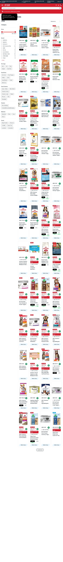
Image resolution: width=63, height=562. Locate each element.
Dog (10, 66)
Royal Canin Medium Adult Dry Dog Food (22, 78)
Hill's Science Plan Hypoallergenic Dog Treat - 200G (45, 402)
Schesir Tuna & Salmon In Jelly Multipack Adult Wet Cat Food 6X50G (34, 374)
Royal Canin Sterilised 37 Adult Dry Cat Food (56, 51)
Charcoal (12, 122)
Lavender (4, 128)
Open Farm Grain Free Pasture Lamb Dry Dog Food (45, 301)
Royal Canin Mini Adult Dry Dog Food (34, 78)
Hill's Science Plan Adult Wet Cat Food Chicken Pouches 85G (22, 340)
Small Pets (9, 68)
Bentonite (4, 114)
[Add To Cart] (26, 41)
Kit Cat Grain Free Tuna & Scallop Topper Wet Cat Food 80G (23, 120)
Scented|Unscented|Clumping (8, 108)
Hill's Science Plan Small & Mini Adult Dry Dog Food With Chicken (23, 402)
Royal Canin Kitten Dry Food (56, 230)
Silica (9, 114)
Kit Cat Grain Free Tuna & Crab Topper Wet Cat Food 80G (56, 403)
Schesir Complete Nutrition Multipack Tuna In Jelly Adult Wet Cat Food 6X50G (34, 268)
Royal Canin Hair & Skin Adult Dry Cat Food (34, 224)
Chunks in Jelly (5, 94)
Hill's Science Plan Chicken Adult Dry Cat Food (56, 369)
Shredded (4, 99)
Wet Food (4, 82)
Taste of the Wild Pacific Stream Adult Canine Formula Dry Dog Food (56, 121)
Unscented (10, 128)
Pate (8, 96)
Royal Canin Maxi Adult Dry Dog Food (22, 224)
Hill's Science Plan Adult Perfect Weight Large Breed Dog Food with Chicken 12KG (34, 194)
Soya (14, 114)
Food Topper (11, 74)
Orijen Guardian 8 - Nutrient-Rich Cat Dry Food (56, 266)
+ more (2, 60)
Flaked (11, 94)
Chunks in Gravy (5, 91)
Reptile (3, 68)
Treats (11, 80)
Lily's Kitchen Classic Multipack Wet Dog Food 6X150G (33, 44)
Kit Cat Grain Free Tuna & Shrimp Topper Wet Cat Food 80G (56, 189)
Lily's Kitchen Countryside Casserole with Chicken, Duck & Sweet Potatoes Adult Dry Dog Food (46, 84)
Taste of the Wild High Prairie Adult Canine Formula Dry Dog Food (34, 121)
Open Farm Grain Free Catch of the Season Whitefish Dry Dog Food (56, 434)
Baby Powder (5, 122)
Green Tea (10, 125)
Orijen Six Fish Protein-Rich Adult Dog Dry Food (45, 194)
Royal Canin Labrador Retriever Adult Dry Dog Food (56, 78)
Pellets (3, 77)
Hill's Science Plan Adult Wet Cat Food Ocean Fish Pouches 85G (45, 372)
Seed (8, 77)
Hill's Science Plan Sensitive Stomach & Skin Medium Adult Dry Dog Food (45, 231)
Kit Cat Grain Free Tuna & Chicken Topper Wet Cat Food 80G (45, 152)
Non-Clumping (5, 105)
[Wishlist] (56, 5)
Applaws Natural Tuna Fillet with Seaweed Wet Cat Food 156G (34, 402)
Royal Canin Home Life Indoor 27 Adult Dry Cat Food (23, 152)
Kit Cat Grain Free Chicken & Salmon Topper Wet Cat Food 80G (56, 154)
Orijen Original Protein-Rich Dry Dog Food (23, 46)
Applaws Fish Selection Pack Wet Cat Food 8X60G (45, 115)
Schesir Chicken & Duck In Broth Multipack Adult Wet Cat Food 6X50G (23, 263)
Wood (3, 116)
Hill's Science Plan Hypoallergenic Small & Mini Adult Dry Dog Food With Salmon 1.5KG (56, 340)
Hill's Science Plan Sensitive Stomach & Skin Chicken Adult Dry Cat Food (56, 303)
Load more (40, 450)
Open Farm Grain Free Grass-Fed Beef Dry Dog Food (34, 301)
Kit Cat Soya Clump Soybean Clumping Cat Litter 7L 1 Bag (34, 157)
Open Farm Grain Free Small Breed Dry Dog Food (34, 438)
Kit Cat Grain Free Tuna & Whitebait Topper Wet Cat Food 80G (34, 340)
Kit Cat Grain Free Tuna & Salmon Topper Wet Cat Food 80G (45, 46)
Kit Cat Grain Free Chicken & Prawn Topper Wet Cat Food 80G (23, 303)
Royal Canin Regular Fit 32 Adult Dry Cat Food (45, 261)
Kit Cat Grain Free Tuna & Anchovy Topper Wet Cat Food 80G (46, 433)
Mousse (3, 96)
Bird (3, 66)
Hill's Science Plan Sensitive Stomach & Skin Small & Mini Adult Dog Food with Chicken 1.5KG (45, 340)
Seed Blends (4, 80)
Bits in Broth (12, 88)
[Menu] (2, 5)
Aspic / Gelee (5, 88)
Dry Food (4, 74)
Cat (6, 66)
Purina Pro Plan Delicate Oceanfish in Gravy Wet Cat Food (23, 189)
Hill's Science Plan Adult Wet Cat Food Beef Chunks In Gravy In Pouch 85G (23, 436)
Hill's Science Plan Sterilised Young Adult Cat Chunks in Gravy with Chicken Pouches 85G (23, 368)
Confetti (3, 125)
